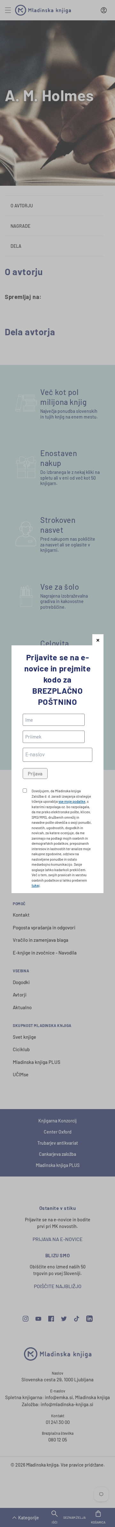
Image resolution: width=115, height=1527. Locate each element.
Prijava (35, 773)
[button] (97, 639)
